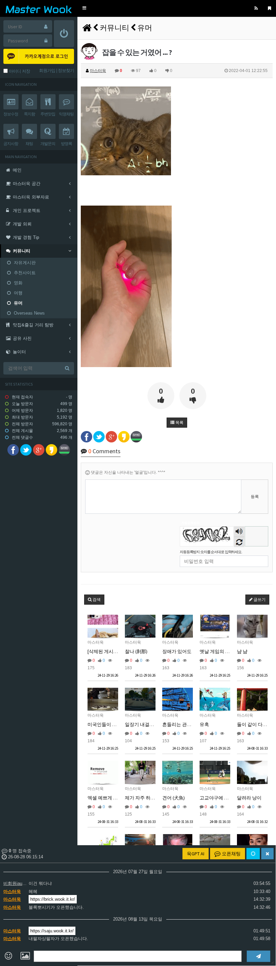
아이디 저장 (19, 71)
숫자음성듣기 (239, 532)
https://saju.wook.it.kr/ (52, 930)
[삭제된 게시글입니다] (111, 651)
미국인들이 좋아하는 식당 (114, 724)
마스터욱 (12, 891)
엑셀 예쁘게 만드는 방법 (113, 798)
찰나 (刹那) (136, 651)
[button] (84, 8)
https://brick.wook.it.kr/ (52, 899)
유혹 (204, 724)
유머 (144, 27)
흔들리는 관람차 (179, 724)
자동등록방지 (190, 523)
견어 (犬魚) (173, 798)
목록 (178, 422)
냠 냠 (242, 651)
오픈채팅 (231, 854)
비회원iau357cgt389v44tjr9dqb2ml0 (15, 883)
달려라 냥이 (249, 798)
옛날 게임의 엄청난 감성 (225, 651)
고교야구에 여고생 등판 (224, 798)
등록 (255, 496)
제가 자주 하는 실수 (145, 798)
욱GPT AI (195, 854)
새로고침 (239, 542)
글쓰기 (259, 599)
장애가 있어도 (177, 651)
